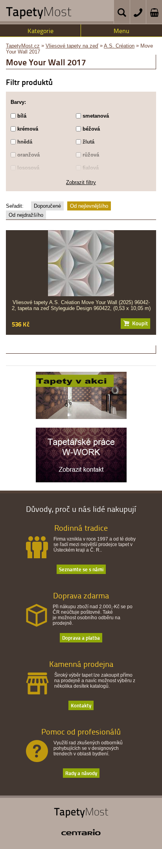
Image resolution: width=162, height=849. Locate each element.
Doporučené (47, 206)
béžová (91, 129)
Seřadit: (15, 206)
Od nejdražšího (26, 215)
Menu (121, 30)
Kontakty (81, 705)
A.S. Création (119, 46)
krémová (27, 129)
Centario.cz (81, 832)
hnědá (24, 142)
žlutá (88, 142)
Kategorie (40, 30)
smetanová (96, 116)
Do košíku (135, 323)
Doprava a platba (81, 637)
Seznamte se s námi (81, 569)
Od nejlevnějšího (89, 206)
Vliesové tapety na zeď (72, 46)
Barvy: (18, 102)
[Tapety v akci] (81, 417)
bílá (21, 116)
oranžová (28, 155)
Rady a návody (81, 773)
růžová (91, 155)
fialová (91, 168)
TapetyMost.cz (23, 46)
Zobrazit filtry (81, 182)
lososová (28, 168)
